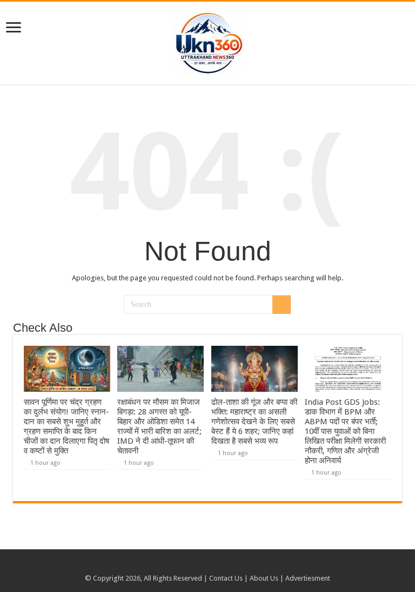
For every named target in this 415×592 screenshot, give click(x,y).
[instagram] (218, 565)
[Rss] (197, 565)
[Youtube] (208, 565)
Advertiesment (307, 578)
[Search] (281, 304)
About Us (264, 578)
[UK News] (207, 41)
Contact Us (226, 578)
